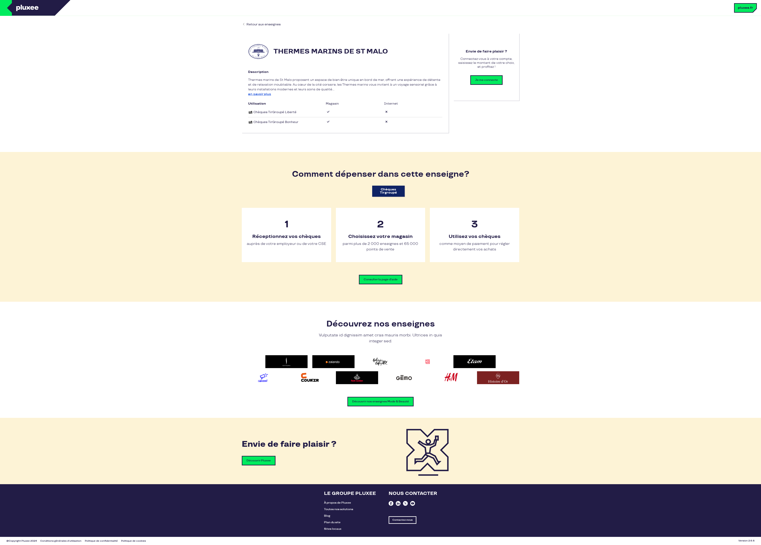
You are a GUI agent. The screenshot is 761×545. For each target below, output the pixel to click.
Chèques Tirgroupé (388, 191)
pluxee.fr (745, 8)
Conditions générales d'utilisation (60, 540)
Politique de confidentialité (101, 540)
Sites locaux (332, 529)
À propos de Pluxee (337, 502)
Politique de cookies (133, 540)
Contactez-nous (402, 519)
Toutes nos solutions (338, 509)
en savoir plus (259, 94)
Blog (327, 515)
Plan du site (332, 522)
